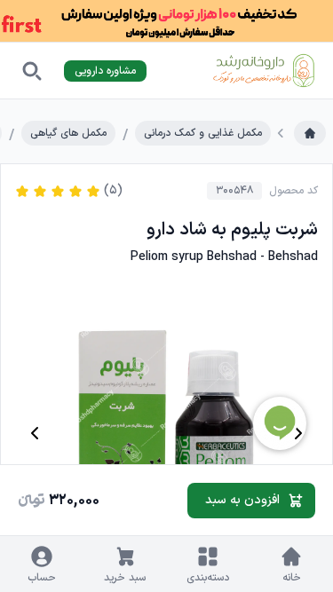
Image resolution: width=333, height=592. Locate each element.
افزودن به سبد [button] (242, 500)
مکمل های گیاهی (68, 133)
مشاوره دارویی (105, 71)
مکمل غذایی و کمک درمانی (203, 133)
